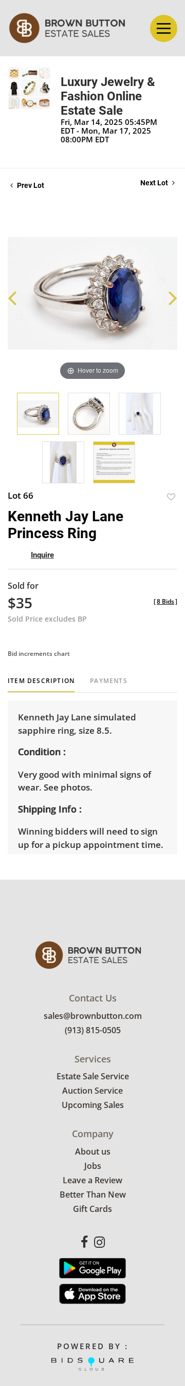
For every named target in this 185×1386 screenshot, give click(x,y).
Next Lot (155, 183)
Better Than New (93, 1194)
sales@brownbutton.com (93, 1015)
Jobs (92, 1165)
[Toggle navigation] (163, 28)
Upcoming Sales (93, 1105)
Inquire (42, 555)
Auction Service (92, 1090)
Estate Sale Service (93, 1076)
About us (92, 1151)
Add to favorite (171, 497)
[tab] (41, 684)
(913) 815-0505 (93, 1030)
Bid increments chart (39, 653)
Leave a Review (92, 1180)
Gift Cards (92, 1208)
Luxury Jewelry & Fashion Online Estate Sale (108, 96)
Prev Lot (29, 185)
